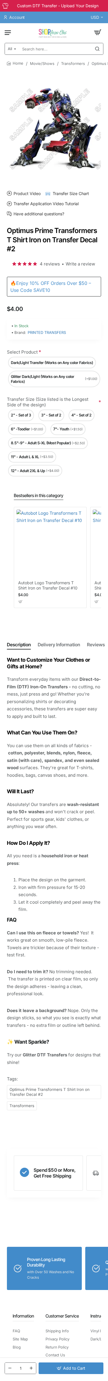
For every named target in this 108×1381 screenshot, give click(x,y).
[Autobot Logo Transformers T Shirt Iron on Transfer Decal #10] (50, 544)
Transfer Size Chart (71, 193)
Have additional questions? (39, 214)
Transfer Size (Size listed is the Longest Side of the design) (47, 402)
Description (19, 644)
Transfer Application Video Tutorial (46, 203)
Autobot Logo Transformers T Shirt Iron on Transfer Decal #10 (47, 585)
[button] (71, 1368)
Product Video (27, 193)
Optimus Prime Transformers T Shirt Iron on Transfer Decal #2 (50, 1092)
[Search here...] (97, 48)
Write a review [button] (80, 264)
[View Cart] (97, 32)
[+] (31, 1368)
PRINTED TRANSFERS (47, 332)
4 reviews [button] (50, 264)
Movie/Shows (42, 63)
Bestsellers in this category (38, 495)
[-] (10, 1368)
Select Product (22, 352)
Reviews (96, 644)
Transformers (73, 63)
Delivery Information (59, 644)
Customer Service (62, 1316)
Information (23, 1316)
